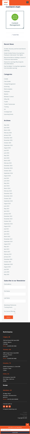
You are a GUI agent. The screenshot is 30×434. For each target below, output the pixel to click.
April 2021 (6, 249)
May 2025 (6, 155)
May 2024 (6, 183)
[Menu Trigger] (27, 2)
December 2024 (8, 165)
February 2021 (8, 254)
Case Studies (7, 81)
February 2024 (8, 191)
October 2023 (7, 198)
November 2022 (8, 219)
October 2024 (7, 170)
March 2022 (7, 236)
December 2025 (8, 138)
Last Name (7, 298)
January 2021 (7, 257)
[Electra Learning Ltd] (5, 2)
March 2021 (7, 251)
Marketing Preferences (10, 305)
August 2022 (7, 226)
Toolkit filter (15, 35)
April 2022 (6, 234)
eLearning (6, 86)
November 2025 (8, 140)
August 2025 (7, 148)
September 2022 (8, 224)
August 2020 (7, 267)
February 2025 (8, 163)
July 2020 (6, 269)
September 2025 (8, 145)
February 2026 (8, 132)
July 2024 (6, 178)
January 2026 (7, 135)
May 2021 (6, 246)
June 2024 (6, 181)
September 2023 (8, 201)
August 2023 (7, 203)
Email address (7, 284)
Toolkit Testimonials (9, 104)
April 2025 (6, 158)
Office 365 (6, 99)
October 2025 (7, 143)
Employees (7, 91)
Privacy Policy (23, 414)
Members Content (9, 96)
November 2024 (8, 168)
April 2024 (6, 186)
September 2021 (8, 241)
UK (5, 109)
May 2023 (6, 208)
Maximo (6, 94)
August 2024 (7, 175)
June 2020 (6, 272)
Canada (6, 79)
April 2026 (6, 127)
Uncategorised (8, 112)
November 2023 (8, 196)
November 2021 (8, 239)
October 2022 (7, 221)
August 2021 (7, 244)
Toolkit (6, 101)
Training (6, 107)
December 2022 (8, 216)
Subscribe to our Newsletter (15, 427)
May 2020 (6, 274)
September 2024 (8, 173)
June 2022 (6, 231)
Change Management (9, 84)
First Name (7, 291)
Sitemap (25, 416)
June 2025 (6, 153)
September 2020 (8, 264)
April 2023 (6, 211)
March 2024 (7, 188)
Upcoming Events (8, 114)
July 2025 (6, 150)
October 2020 (7, 262)
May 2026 (6, 125)
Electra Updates (8, 89)
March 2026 (7, 130)
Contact (25, 412)
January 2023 (7, 213)
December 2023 (8, 193)
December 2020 (8, 259)
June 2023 (6, 206)
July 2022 (6, 229)
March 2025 (7, 160)
